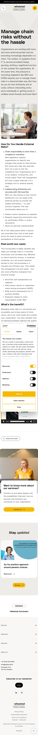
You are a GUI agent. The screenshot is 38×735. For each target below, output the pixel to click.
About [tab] (31, 331)
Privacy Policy (19, 711)
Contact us (18, 509)
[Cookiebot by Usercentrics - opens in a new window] (27, 326)
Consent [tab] (7, 331)
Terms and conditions (19, 717)
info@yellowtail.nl (7, 664)
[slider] (17, 421)
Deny (19, 407)
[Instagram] (21, 692)
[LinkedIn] (16, 692)
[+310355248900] (3, 8)
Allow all (19, 394)
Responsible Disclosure (19, 714)
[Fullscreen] (34, 421)
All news (17, 585)
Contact (19, 606)
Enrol (19, 685)
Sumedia (19, 730)
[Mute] (31, 421)
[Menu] (35, 8)
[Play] (4, 421)
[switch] (33, 372)
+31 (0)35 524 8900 (7, 661)
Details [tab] (19, 331)
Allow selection (19, 400)
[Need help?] (34, 731)
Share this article (12, 438)
